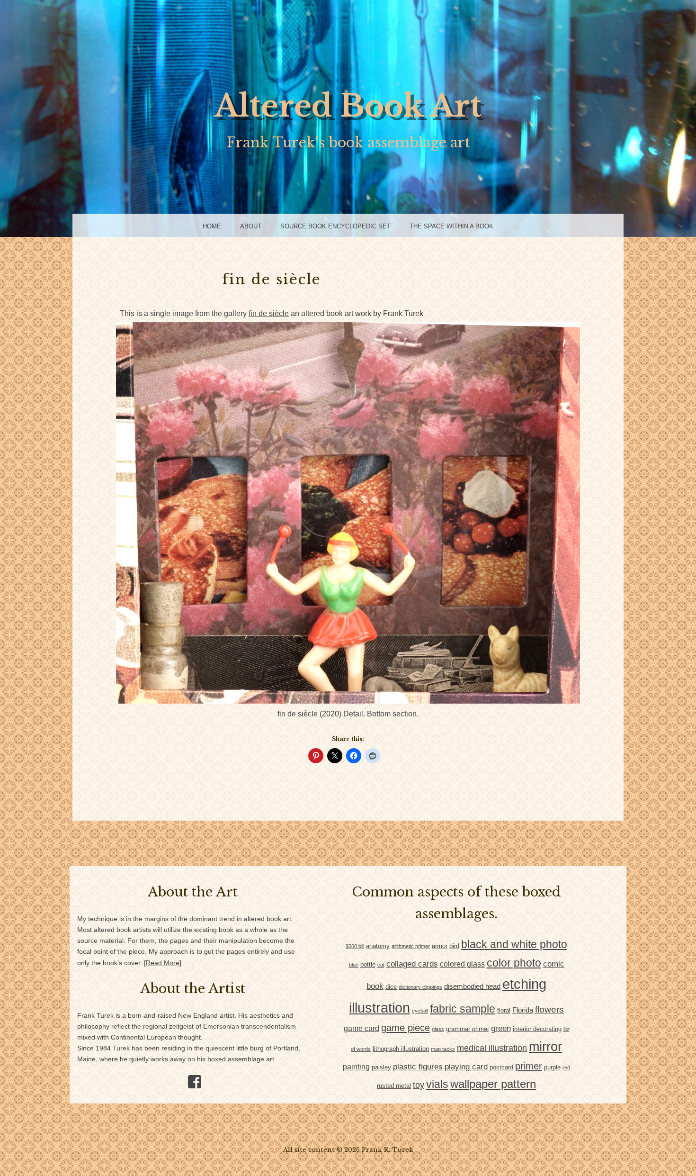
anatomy (378, 946)
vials (437, 1084)
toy (418, 1085)
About (250, 226)
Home (212, 226)
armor (439, 946)
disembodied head (472, 986)
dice (391, 986)
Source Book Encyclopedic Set (335, 226)
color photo (514, 963)
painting (356, 1067)
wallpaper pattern (493, 1083)
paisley (381, 1067)
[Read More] (162, 963)
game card (361, 1028)
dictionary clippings (420, 987)
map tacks (443, 1049)
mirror (545, 1047)
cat (380, 965)
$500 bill (355, 946)
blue (353, 965)
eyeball (420, 1010)
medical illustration (492, 1048)
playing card (466, 1066)
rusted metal (394, 1085)
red (566, 1067)
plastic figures (418, 1066)
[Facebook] (191, 1078)
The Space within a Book (451, 226)
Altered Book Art (348, 106)
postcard (501, 1067)
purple (552, 1067)
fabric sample (462, 1009)
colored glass (462, 964)
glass (438, 1029)
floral (503, 1010)
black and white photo (514, 944)
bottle (367, 964)
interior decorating (537, 1028)
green (501, 1028)
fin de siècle (269, 313)
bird (454, 946)
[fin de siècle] (348, 701)
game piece (405, 1027)
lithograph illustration (401, 1048)
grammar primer (467, 1028)
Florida (522, 1010)
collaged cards (412, 963)
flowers (549, 1009)
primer (528, 1066)
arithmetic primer (411, 946)
